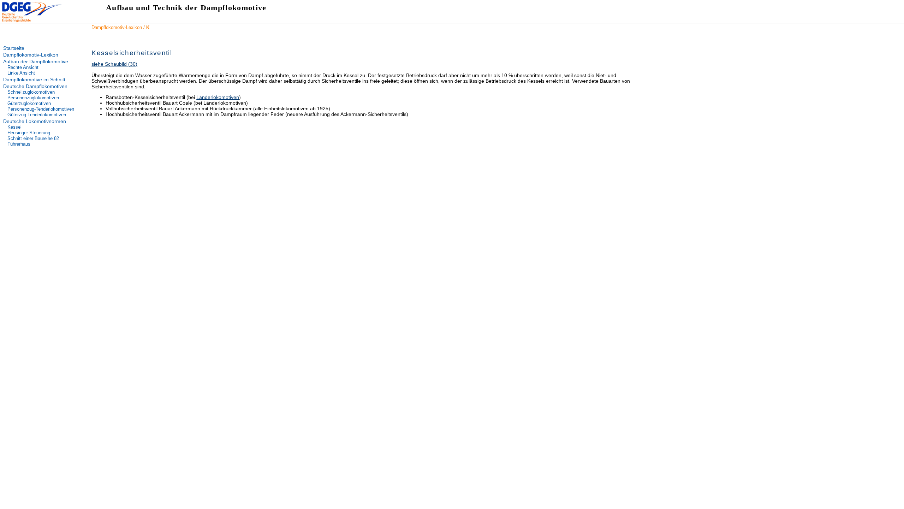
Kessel (14, 127)
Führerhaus (18, 144)
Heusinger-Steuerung (28, 132)
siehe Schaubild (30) (114, 64)
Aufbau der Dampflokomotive (35, 61)
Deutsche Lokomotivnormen (34, 121)
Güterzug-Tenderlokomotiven (36, 114)
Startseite (13, 48)
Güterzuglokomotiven (29, 103)
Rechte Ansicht (22, 67)
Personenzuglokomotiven (33, 97)
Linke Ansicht (21, 73)
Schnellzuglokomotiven (31, 92)
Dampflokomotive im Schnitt (34, 79)
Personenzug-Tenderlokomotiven (40, 109)
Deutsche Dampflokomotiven (35, 86)
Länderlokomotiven (217, 97)
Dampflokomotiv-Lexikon (116, 27)
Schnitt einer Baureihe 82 (33, 138)
